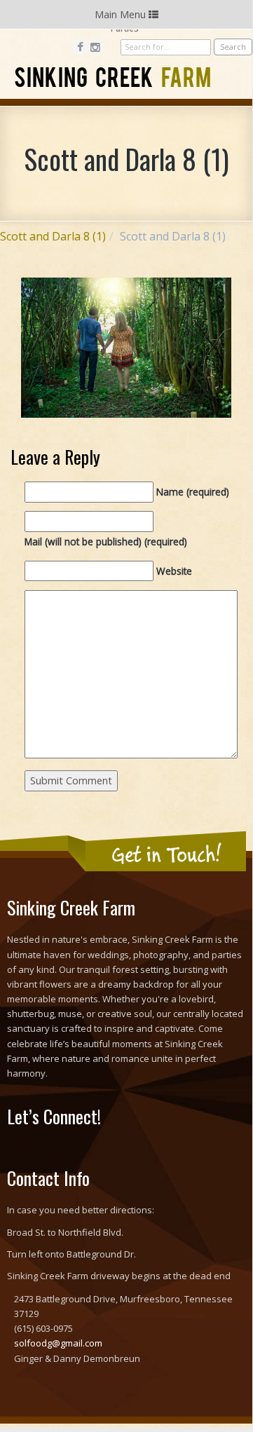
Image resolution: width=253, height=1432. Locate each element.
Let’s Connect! (54, 1116)
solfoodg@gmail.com (58, 1343)
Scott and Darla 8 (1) (53, 236)
